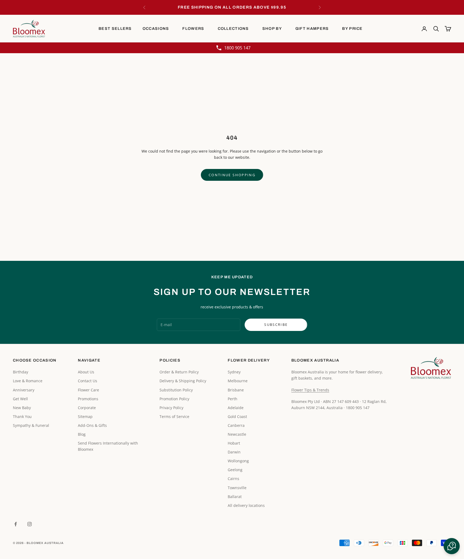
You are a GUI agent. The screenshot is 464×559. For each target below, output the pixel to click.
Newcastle (237, 434)
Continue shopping (232, 174)
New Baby (22, 407)
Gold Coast (237, 416)
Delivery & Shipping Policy (183, 380)
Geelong (235, 469)
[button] (451, 546)
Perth (232, 398)
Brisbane (236, 389)
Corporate (87, 407)
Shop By (272, 28)
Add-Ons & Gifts (92, 425)
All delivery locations (246, 505)
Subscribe (276, 324)
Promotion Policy (174, 398)
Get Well (20, 398)
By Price (352, 28)
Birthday (20, 371)
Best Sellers (115, 28)
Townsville (237, 487)
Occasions (156, 28)
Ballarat (235, 496)
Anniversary (23, 389)
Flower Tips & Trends (310, 389)
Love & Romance (27, 380)
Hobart (234, 443)
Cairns (233, 478)
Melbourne (238, 380)
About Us (86, 371)
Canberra (236, 425)
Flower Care (88, 389)
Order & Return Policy (179, 371)
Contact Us (87, 380)
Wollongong (238, 460)
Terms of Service (174, 416)
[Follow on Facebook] (15, 524)
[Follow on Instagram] (29, 524)
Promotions (88, 398)
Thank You (22, 416)
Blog (82, 434)
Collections (233, 28)
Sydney (234, 371)
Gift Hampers (312, 28)
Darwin (234, 452)
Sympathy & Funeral (31, 425)
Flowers (193, 28)
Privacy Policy (171, 407)
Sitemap (85, 416)
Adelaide (236, 407)
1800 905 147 (237, 48)
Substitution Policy (176, 389)
